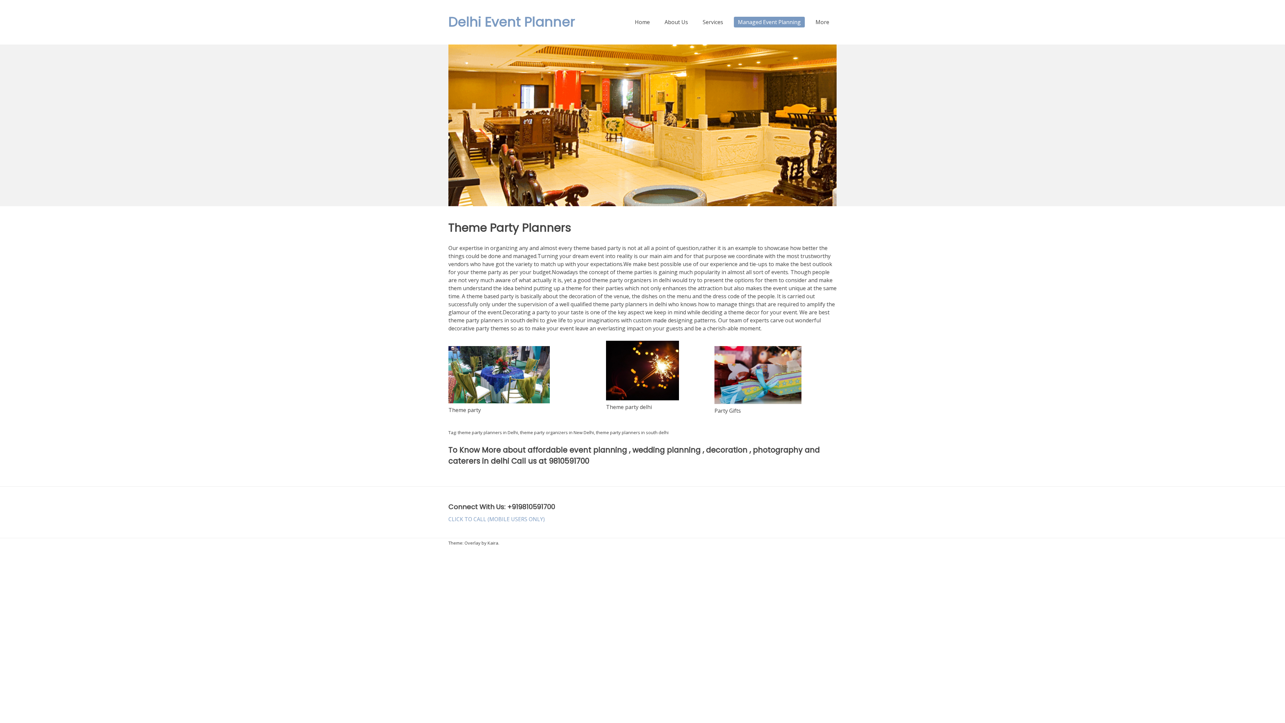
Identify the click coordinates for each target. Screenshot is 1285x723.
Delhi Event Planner (511, 21)
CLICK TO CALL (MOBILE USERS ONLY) (496, 519)
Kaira (493, 543)
